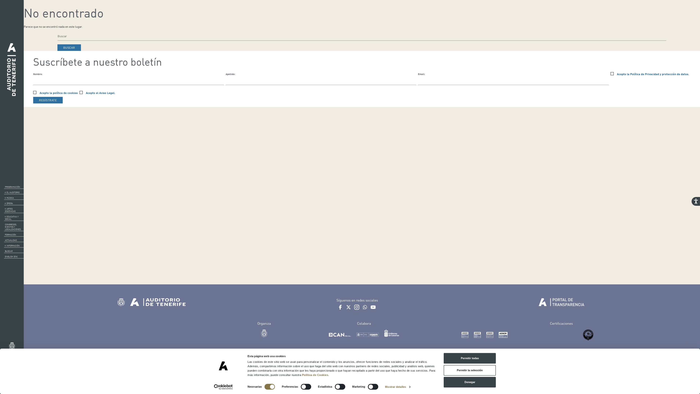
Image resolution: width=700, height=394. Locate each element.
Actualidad (11, 240)
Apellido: (230, 74)
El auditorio (13, 192)
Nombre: (37, 74)
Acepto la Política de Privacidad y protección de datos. (653, 74)
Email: (421, 74)
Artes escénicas (10, 210)
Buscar (9, 251)
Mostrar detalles (395, 386)
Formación (10, 234)
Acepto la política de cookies (59, 92)
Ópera (10, 203)
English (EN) (11, 256)
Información (13, 245)
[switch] (306, 387)
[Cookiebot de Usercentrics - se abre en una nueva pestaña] (223, 387)
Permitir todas (470, 358)
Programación (12, 187)
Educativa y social (11, 217)
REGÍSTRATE (48, 100)
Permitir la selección (470, 370)
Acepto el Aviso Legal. (100, 92)
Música (10, 198)
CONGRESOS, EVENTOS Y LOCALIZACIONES (13, 227)
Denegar (469, 382)
